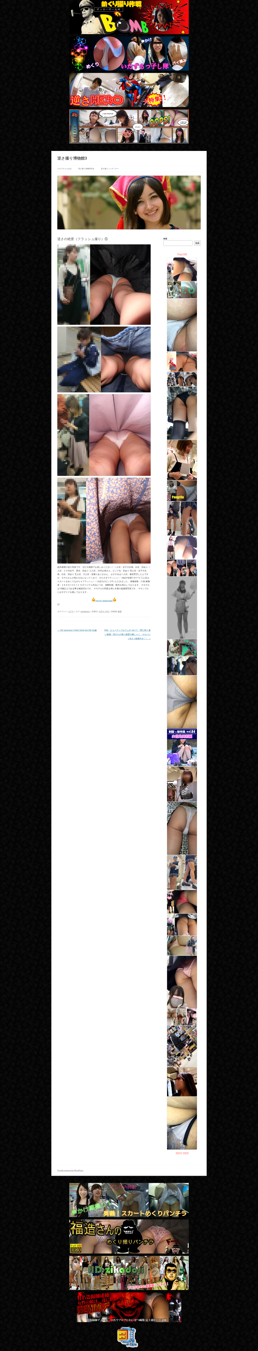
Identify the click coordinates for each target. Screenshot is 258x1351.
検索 (165, 238)
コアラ (71, 611)
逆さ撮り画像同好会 (86, 168)
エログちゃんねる (64, 168)
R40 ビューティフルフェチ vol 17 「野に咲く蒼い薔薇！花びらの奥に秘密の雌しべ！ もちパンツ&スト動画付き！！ (127, 634)
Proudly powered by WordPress (70, 1170)
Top (251, 1344)
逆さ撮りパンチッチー (110, 168)
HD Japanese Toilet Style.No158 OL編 (77, 630)
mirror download (104, 600)
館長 (120, 611)
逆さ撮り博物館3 (72, 158)
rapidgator (85, 611)
